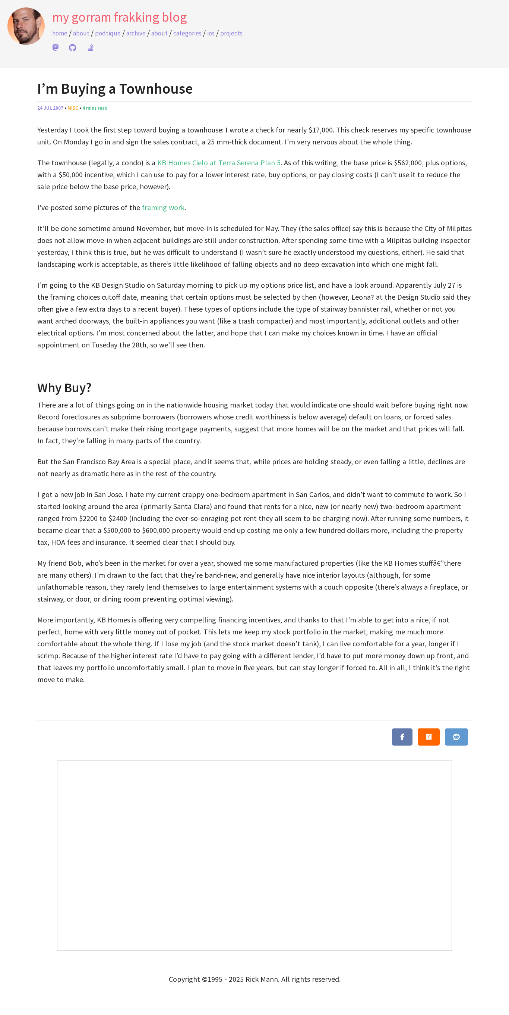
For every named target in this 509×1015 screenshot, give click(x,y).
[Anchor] (31, 388)
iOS (211, 33)
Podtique (108, 33)
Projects (231, 33)
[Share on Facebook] (402, 737)
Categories (187, 33)
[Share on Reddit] (456, 737)
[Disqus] (255, 854)
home (59, 33)
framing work (163, 207)
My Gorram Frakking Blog (119, 17)
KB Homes (173, 162)
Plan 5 (270, 162)
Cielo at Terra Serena (225, 162)
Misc (72, 108)
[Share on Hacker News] (429, 737)
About (81, 33)
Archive (136, 33)
